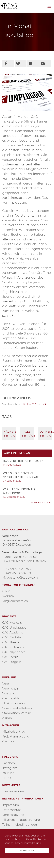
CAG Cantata (11, 637)
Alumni (7, 718)
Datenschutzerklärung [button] (28, 843)
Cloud (6, 591)
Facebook (9, 763)
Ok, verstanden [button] (27, 850)
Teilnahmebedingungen (19, 824)
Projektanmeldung (15, 736)
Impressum (10, 805)
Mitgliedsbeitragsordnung (21, 819)
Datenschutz (11, 810)
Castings (8, 741)
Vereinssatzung (13, 815)
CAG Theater (11, 642)
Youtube (8, 773)
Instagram (9, 768)
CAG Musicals (12, 622)
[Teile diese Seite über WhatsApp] (33, 63)
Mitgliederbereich (15, 601)
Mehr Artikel (43, 502)
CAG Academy (12, 632)
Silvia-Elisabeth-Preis (17, 708)
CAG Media (10, 657)
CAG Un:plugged (14, 627)
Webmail (8, 596)
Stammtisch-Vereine (17, 713)
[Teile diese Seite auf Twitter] (20, 63)
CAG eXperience (13, 652)
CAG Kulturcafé (13, 647)
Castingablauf (12, 698)
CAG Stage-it (11, 662)
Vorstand (8, 693)
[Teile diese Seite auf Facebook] (8, 63)
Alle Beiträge (27, 433)
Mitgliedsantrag (13, 731)
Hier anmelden (13, 791)
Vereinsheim (11, 688)
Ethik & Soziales (13, 703)
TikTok (6, 778)
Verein (6, 683)
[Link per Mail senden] (45, 63)
